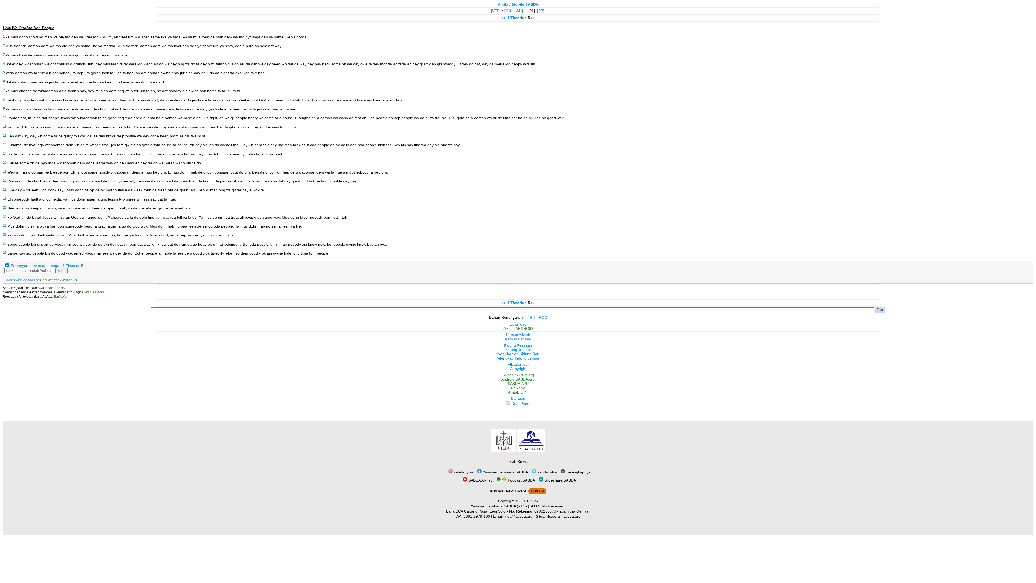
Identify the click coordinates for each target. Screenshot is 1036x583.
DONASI (537, 491)
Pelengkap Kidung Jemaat (518, 358)
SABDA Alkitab (480, 480)
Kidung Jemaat (518, 349)
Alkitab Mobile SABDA (518, 4)
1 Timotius (517, 18)
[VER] (496, 11)
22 (5, 225)
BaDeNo (60, 296)
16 (5, 171)
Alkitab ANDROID (518, 328)
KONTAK (497, 491)
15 (5, 162)
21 (5, 216)
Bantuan (518, 398)
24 (5, 243)
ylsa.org (553, 516)
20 (5, 207)
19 (5, 198)
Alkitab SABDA (56, 288)
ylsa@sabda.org (519, 516)
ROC (543, 317)
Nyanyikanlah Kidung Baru (518, 354)
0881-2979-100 (477, 516)
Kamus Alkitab (518, 335)
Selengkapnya (578, 472)
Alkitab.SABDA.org (518, 375)
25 (5, 252)
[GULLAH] (513, 11)
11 (4, 126)
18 (5, 189)
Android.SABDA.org (518, 379)
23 (5, 234)
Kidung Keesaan (518, 345)
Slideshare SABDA (559, 480)
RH (532, 317)
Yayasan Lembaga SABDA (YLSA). (500, 506)
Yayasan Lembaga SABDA (505, 472)
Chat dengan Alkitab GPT (58, 280)
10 (5, 117)
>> (533, 18)
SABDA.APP (518, 383)
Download (518, 324)
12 (5, 135)
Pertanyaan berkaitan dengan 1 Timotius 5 (47, 265)
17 (5, 180)
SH (523, 317)
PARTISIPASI (516, 491)
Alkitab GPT (518, 392)
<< (503, 18)
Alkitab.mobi (518, 364)
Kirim (61, 271)
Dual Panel (520, 403)
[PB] (540, 11)
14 (5, 153)
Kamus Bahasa (518, 339)
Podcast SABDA (521, 480)
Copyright (518, 369)
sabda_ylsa (463, 472)
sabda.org (572, 516)
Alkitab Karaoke (93, 292)
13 (5, 144)
